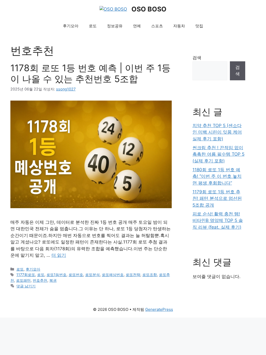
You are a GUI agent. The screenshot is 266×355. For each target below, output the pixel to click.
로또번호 (76, 274)
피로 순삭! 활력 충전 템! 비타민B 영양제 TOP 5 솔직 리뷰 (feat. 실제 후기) (217, 220)
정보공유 (115, 25)
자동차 (179, 25)
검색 (196, 57)
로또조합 (149, 274)
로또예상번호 (113, 274)
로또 (93, 25)
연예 (137, 25)
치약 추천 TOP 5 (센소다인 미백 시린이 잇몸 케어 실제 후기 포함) (217, 132)
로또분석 (92, 274)
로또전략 (133, 274)
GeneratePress (159, 309)
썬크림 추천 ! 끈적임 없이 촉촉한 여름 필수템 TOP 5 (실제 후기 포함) (218, 154)
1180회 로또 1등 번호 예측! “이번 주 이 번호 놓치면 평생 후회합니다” (217, 176)
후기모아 (70, 25)
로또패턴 (23, 280)
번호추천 (40, 280)
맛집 (199, 25)
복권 (53, 280)
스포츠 (157, 25)
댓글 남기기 (26, 286)
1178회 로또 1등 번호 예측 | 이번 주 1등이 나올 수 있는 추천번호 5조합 (90, 73)
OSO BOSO (149, 9)
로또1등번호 (56, 274)
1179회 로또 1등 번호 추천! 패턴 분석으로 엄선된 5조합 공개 (217, 198)
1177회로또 (25, 274)
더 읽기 (58, 255)
